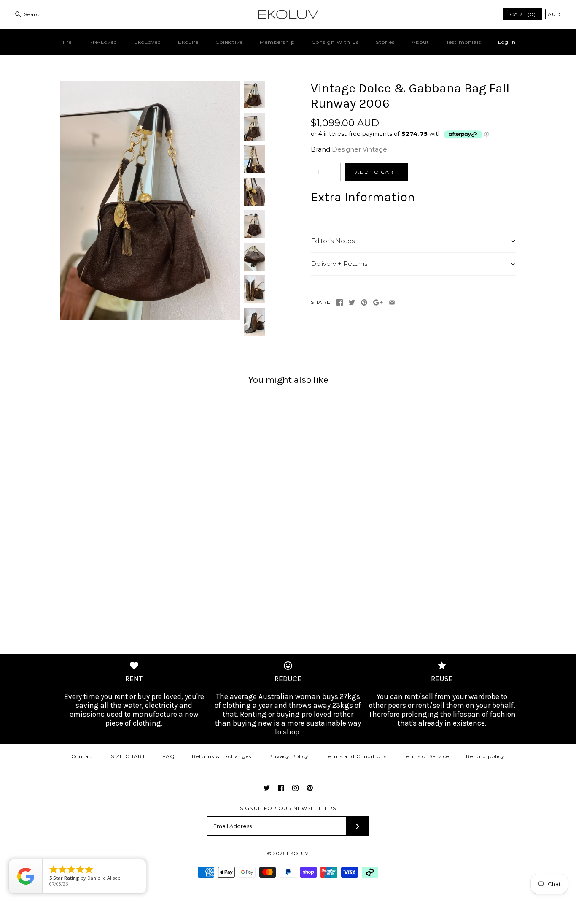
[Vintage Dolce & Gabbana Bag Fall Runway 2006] (150, 85)
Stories (385, 42)
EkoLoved (147, 42)
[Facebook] (281, 788)
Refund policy (485, 756)
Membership (277, 42)
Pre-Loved (103, 42)
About (420, 42)
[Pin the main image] (364, 302)
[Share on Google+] (378, 302)
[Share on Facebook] (339, 302)
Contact (82, 756)
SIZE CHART (128, 756)
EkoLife (188, 42)
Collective (229, 42)
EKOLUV (297, 853)
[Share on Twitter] (352, 302)
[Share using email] (392, 302)
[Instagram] (295, 788)
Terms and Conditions (356, 756)
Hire (66, 42)
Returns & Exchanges (221, 756)
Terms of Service (426, 756)
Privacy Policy (288, 756)
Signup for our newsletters (288, 808)
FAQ (168, 756)
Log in (507, 42)
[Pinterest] (310, 788)
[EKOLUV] (288, 13)
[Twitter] (267, 788)
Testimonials (463, 42)
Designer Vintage (359, 149)
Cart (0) (523, 14)
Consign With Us (335, 42)
